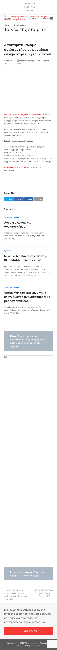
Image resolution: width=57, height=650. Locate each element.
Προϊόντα (7, 251)
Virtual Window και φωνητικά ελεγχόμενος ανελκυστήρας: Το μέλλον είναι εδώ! (27, 297)
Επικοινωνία (30, 630)
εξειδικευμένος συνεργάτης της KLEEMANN (23, 115)
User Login (30, 10)
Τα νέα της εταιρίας (11, 217)
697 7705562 (30, 3)
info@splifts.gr (29, 7)
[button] (31, 25)
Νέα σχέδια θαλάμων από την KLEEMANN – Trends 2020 (43, 593)
